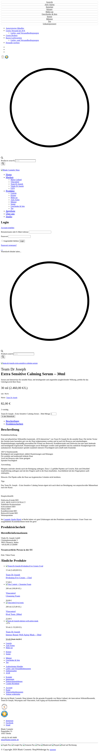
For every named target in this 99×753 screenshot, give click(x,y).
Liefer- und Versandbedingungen (18, 669)
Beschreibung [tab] (12, 421)
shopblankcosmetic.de (10, 740)
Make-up (49, 12)
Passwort (4, 236)
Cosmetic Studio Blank (12, 519)
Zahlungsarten (11, 671)
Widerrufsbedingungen (14, 692)
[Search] (3, 163)
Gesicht (49, 2)
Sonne (49, 16)
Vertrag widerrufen (13, 694)
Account (9, 688)
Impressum (10, 679)
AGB (8, 673)
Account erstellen (7, 228)
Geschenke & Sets (49, 14)
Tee (49, 21)
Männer (49, 19)
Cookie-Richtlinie (12, 684)
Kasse (8, 690)
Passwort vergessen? (9, 245)
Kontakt (9, 677)
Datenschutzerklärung (14, 681)
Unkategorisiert (49, 24)
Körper (49, 9)
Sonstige (49, 7)
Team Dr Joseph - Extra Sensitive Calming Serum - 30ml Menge (25, 414)
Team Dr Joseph (11, 398)
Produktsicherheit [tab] (14, 423)
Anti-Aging (49, 4)
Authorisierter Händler (14, 666)
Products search (8, 160)
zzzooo (53, 749)
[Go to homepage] (10, 170)
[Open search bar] (2, 158)
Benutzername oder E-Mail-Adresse (14, 232)
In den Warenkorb (8, 416)
